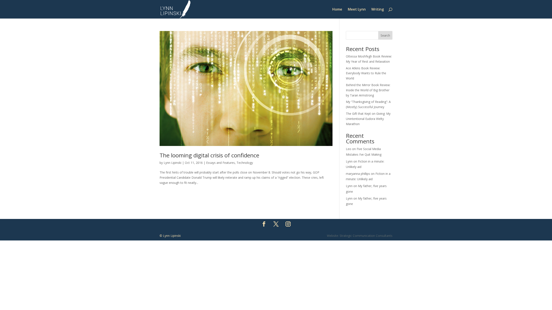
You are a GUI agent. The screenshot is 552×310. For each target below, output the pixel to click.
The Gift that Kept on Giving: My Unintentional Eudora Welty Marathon (368, 119)
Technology (245, 163)
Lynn (349, 161)
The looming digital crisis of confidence (209, 155)
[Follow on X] (276, 224)
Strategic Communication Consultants (366, 236)
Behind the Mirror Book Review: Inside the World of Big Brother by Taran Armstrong (368, 90)
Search (385, 35)
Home (337, 10)
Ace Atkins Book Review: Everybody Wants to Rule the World (366, 73)
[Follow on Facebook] (264, 224)
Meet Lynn (357, 10)
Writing (377, 10)
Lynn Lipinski (172, 163)
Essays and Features (220, 163)
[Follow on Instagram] (288, 224)
